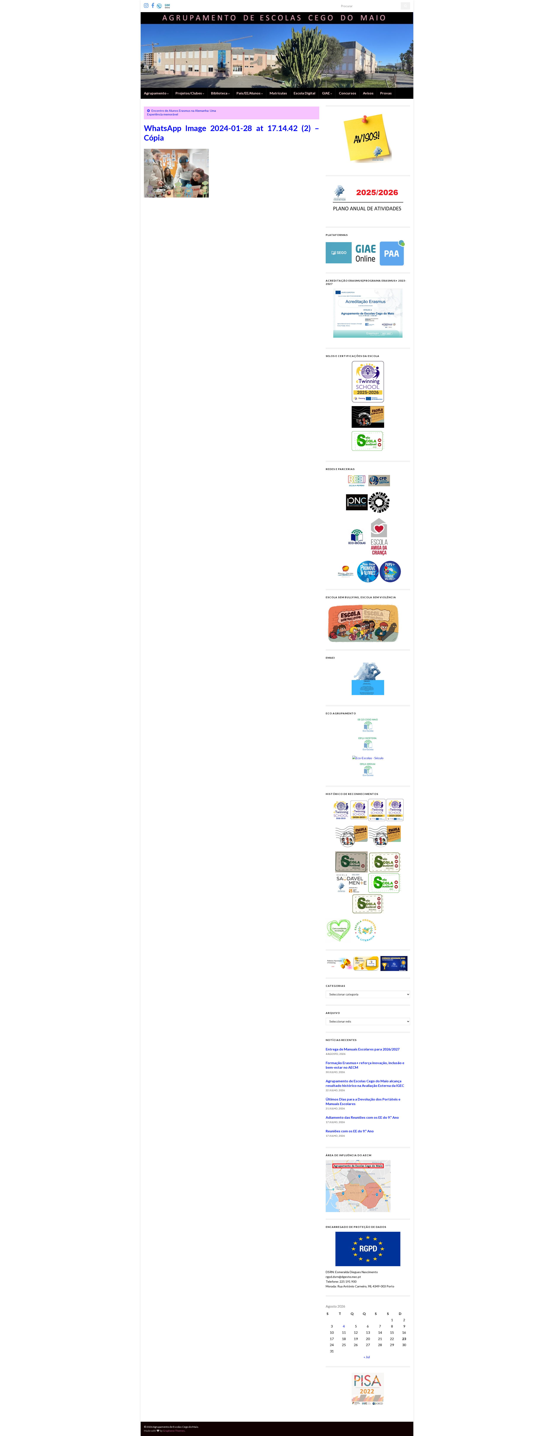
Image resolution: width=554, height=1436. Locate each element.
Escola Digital (304, 93)
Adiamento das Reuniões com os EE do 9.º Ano (362, 1117)
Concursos (347, 93)
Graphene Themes (174, 1430)
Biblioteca (219, 93)
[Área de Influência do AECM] (358, 1185)
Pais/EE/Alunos (249, 93)
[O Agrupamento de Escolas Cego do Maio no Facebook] (152, 5)
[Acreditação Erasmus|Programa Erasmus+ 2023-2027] (368, 313)
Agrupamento (155, 93)
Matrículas (278, 93)
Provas (386, 93)
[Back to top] (544, 1426)
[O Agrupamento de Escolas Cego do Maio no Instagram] (146, 5)
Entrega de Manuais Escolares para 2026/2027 (362, 1049)
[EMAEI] (368, 679)
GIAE (326, 93)
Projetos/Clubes (189, 93)
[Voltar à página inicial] (277, 50)
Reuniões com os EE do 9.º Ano (350, 1131)
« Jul (367, 1357)
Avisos (368, 93)
